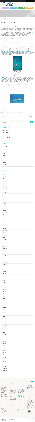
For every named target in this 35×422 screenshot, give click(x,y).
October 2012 (5, 370)
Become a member (29, 7)
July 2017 (4, 345)
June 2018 (4, 330)
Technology (4, 160)
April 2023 (4, 237)
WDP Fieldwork (5, 162)
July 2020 (4, 293)
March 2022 (4, 260)
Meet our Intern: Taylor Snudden (7, 137)
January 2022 (5, 264)
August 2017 (4, 343)
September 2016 (5, 350)
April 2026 (4, 178)
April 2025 (4, 199)
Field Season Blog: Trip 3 (6, 132)
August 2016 (4, 352)
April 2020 (4, 298)
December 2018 (5, 321)
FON (32, 32)
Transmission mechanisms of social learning (22, 51)
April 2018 (4, 332)
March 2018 (4, 334)
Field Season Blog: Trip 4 (6, 130)
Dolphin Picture (20, 395)
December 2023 (5, 226)
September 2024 (5, 212)
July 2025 (4, 194)
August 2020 (4, 291)
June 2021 (4, 275)
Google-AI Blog (13, 7)
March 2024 (4, 221)
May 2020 (4, 296)
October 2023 (5, 228)
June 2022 (4, 255)
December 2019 (5, 305)
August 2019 (4, 309)
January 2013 (5, 368)
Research (4, 153)
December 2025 (5, 185)
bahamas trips (12, 112)
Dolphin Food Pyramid (21, 389)
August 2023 (4, 232)
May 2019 (4, 314)
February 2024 (5, 223)
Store (5, 7)
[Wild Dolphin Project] (7, 4)
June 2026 (4, 176)
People (4, 151)
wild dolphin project (21, 112)
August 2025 (4, 192)
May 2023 (4, 235)
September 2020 (5, 289)
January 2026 (5, 183)
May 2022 (4, 257)
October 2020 (5, 287)
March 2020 (4, 300)
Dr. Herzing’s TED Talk (13, 411)
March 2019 (4, 318)
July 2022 (4, 253)
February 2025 (5, 203)
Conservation (4, 148)
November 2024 (5, 208)
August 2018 (4, 327)
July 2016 (4, 354)
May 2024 (4, 219)
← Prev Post (3, 116)
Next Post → (31, 116)
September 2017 (5, 341)
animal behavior (7, 112)
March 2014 (4, 366)
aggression (3, 112)
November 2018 (5, 323)
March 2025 (4, 201)
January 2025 (5, 205)
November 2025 (5, 187)
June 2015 (4, 357)
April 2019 (4, 316)
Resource (4, 155)
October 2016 (5, 348)
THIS (2, 77)
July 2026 (4, 174)
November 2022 (5, 246)
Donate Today (21, 7)
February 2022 (5, 262)
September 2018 (5, 325)
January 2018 (5, 336)
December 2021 (5, 266)
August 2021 (4, 273)
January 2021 (5, 282)
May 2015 (4, 359)
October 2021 (5, 269)
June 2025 (4, 196)
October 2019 (5, 307)
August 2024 (4, 214)
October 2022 (5, 248)
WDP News (4, 164)
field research (17, 112)
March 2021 (4, 278)
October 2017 (5, 339)
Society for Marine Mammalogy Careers (21, 408)
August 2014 (4, 361)
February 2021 (5, 280)
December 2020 (5, 284)
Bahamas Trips (5, 146)
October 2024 (5, 210)
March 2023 (4, 239)
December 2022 (5, 244)
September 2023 (5, 230)
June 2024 (4, 217)
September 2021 (5, 271)
